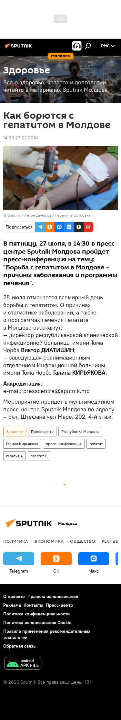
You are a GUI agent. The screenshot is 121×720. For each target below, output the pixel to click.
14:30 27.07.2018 (20, 138)
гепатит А (14, 456)
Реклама (12, 605)
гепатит (96, 443)
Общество (82, 541)
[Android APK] (23, 664)
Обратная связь (19, 646)
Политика (15, 541)
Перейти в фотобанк (73, 215)
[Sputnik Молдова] (19, 48)
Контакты (33, 605)
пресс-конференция (64, 443)
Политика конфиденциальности (36, 614)
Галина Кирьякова (22, 443)
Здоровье (14, 431)
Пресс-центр (42, 431)
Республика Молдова (80, 431)
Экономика (49, 541)
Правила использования (52, 596)
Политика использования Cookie (37, 622)
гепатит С (39, 456)
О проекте (14, 596)
